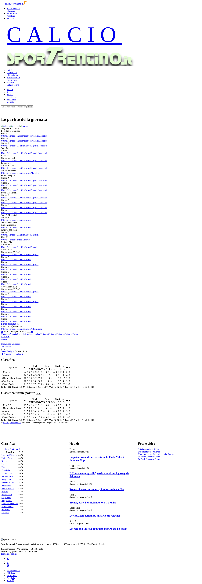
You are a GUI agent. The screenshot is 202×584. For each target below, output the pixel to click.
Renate (5, 461)
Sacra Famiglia (7, 351)
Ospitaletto (6, 497)
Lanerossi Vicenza (9, 455)
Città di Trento (13, 85)
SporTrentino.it (13, 8)
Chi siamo (11, 11)
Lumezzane (7, 473)
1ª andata (5, 334)
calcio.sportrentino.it (14, 4)
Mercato (10, 82)
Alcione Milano (8, 476)
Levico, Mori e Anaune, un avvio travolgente (95, 515)
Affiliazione (12, 13)
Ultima (4, 136)
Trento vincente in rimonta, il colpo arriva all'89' (97, 489)
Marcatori (43, 136)
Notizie (10, 70)
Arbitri (34, 329)
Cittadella (6, 470)
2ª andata (13, 334)
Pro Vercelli (7, 494)
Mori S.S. (5, 336)
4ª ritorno (68, 334)
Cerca (39, 329)
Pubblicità (11, 16)
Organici (35, 136)
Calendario (11, 136)
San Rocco (6, 346)
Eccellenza (11, 97)
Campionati (12, 72)
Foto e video (12, 80)
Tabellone (20, 136)
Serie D (10, 94)
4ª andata (28, 334)
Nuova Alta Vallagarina (11, 344)
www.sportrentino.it (12, 422)
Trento (4, 467)
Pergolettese (7, 500)
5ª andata (36, 334)
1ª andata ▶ (18, 354)
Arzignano (6, 479)
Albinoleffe (6, 485)
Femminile (11, 99)
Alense (4, 339)
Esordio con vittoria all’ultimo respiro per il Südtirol (99, 528)
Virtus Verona (7, 506)
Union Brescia (8, 458)
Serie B (10, 89)
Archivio (10, 18)
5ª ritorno (76, 334)
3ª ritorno (60, 334)
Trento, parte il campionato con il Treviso (93, 502)
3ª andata (21, 334)
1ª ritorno (44, 334)
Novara (5, 491)
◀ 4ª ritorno (6, 354)
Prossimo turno (13, 77)
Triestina (5, 512)
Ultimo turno (12, 75)
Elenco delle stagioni (10, 324)
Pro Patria (6, 509)
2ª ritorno (52, 334)
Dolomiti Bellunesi (10, 503)
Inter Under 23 (8, 488)
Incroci (28, 136)
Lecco (4, 464)
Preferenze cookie (9, 554)
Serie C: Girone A (12, 449)
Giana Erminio (8, 482)
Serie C (10, 92)
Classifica (20, 146)
